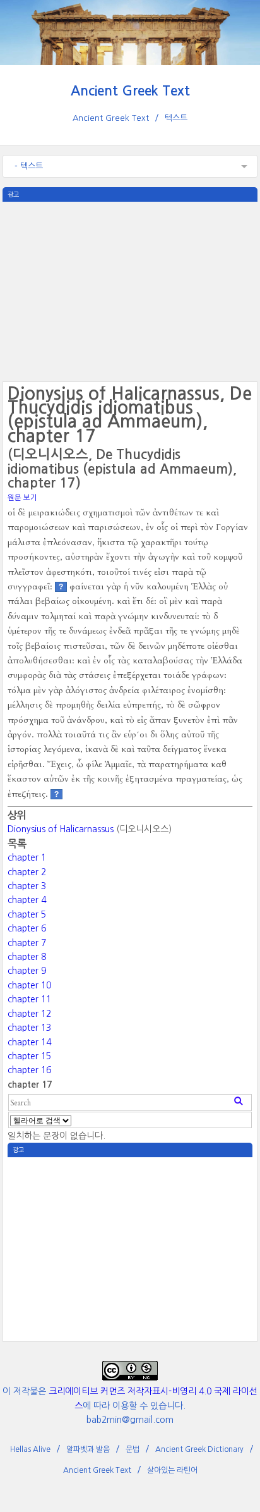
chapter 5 (27, 914)
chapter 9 (27, 970)
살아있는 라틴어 (172, 1470)
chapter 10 (29, 985)
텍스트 (176, 118)
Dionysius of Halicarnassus (61, 829)
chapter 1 (27, 857)
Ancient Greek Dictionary (199, 1449)
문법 (132, 1449)
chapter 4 (27, 899)
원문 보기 (22, 497)
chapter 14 (29, 1042)
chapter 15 (29, 1056)
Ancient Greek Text (130, 90)
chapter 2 (27, 872)
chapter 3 (27, 886)
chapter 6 (27, 928)
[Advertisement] (130, 290)
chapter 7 (27, 942)
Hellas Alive (30, 1449)
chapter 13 (29, 1027)
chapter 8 (27, 956)
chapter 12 (29, 1013)
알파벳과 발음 (88, 1449)
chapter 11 (29, 999)
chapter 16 (29, 1070)
